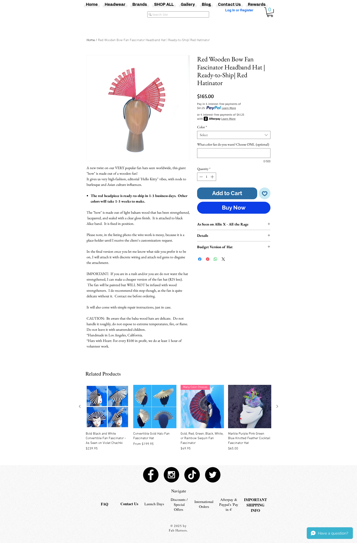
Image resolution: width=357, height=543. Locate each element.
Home (91, 40)
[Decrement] (200, 177)
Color (202, 127)
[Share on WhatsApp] (215, 259)
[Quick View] (107, 406)
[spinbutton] (206, 177)
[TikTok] (192, 475)
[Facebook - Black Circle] (150, 475)
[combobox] (233, 135)
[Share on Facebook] (199, 259)
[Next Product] (277, 406)
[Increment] (212, 177)
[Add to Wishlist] (265, 193)
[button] (270, 12)
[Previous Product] (79, 406)
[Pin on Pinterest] (207, 259)
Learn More (229, 108)
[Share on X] (223, 259)
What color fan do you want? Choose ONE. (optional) (233, 144)
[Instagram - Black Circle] (171, 475)
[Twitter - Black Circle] (212, 475)
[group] (178, 418)
